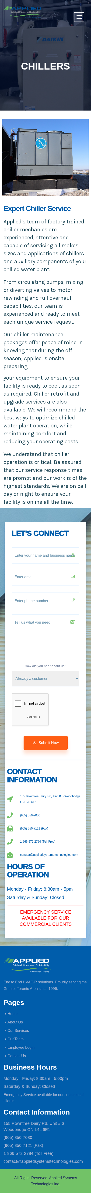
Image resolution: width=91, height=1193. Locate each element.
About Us (15, 1022)
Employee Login (21, 1047)
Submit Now (48, 743)
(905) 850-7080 (18, 1137)
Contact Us (16, 1056)
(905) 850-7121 (18, 1145)
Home (12, 1014)
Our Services (18, 1031)
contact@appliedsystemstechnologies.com (43, 1161)
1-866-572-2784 (18, 1153)
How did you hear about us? (45, 666)
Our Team (15, 1039)
